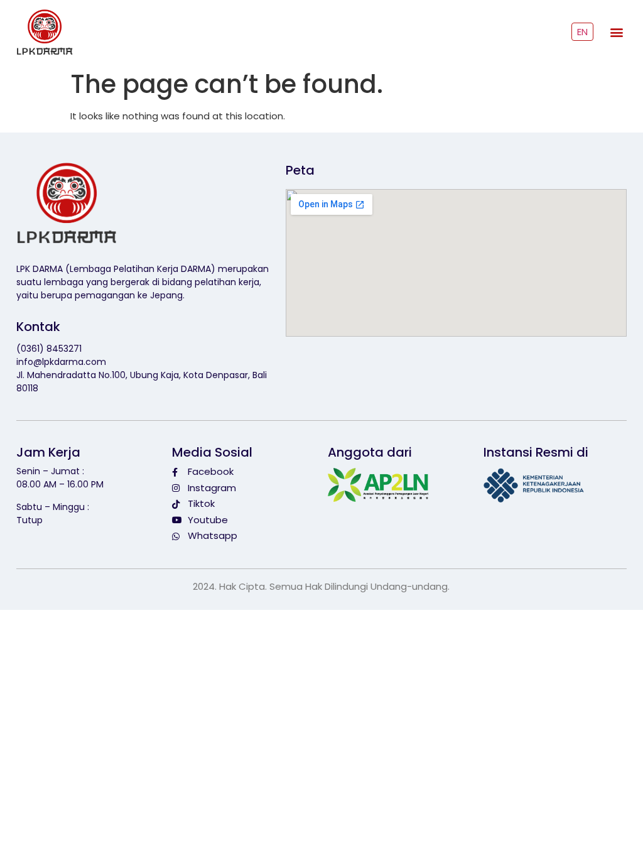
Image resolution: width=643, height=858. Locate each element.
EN (582, 31)
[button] (616, 32)
